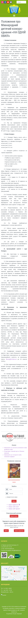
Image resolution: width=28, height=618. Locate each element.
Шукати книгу (14, 516)
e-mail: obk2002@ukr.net (7, 548)
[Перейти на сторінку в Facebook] (5, 3)
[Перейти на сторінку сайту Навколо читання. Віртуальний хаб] (11, 3)
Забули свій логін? (13, 507)
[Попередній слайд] (10, 470)
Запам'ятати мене (12, 497)
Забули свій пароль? (14, 509)
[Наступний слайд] (17, 470)
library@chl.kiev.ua (11, 359)
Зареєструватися (13, 505)
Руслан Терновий (17, 613)
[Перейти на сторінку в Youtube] (8, 3)
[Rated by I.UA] (3, 595)
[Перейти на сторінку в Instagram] (2, 3)
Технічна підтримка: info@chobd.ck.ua (11, 550)
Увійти (14, 501)
